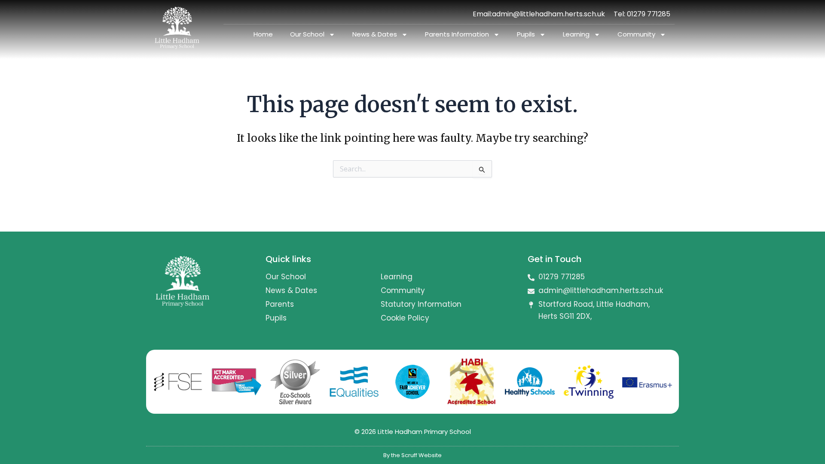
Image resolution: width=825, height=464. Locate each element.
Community (636, 34)
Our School (307, 34)
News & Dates (374, 34)
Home (263, 34)
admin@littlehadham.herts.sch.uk (548, 14)
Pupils (526, 34)
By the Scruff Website (412, 455)
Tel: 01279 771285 (642, 14)
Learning (576, 34)
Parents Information (457, 34)
